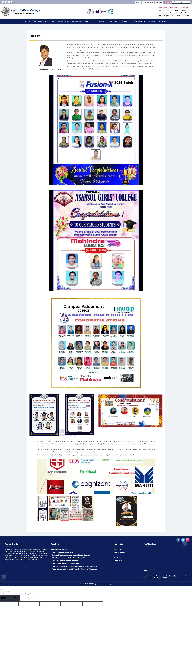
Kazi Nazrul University (61, 550)
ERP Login (168, 2)
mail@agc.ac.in (167, 15)
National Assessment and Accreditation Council (71, 555)
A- (3, 2)
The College (37, 21)
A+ (9, 2)
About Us (117, 550)
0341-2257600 (183, 15)
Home (27, 21)
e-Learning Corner (148, 2)
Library (138, 2)
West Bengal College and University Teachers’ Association (75, 569)
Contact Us (118, 561)
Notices (123, 21)
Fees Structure (120, 552)
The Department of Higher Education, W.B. (69, 558)
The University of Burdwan (62, 552)
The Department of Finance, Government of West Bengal (74, 566)
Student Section (137, 21)
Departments (63, 21)
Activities (113, 21)
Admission (76, 21)
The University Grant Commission (65, 563)
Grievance (159, 2)
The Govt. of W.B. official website (65, 561)
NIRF (92, 21)
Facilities (102, 21)
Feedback (117, 558)
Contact (163, 21)
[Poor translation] (14, 598)
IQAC (86, 21)
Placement (152, 21)
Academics (49, 21)
